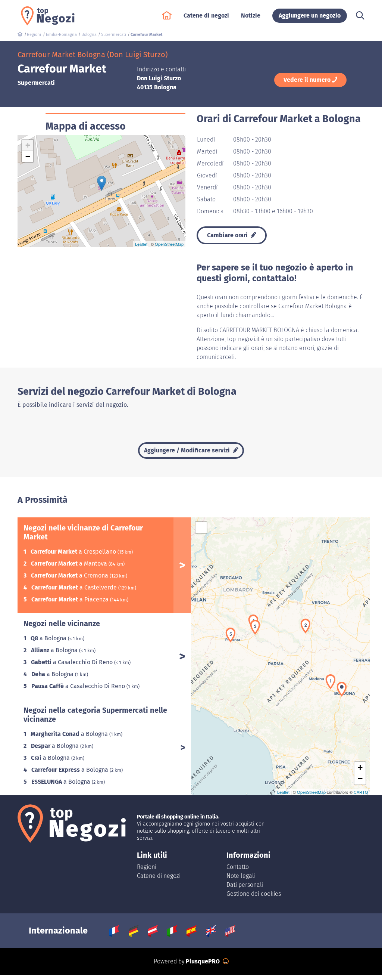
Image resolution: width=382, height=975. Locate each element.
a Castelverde (74, 587)
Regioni (146, 866)
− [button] (27, 156)
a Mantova (70, 563)
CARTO (361, 792)
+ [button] (27, 145)
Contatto (237, 866)
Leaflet (141, 244)
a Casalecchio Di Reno (72, 662)
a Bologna (49, 638)
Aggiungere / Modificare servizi (187, 450)
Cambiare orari (228, 235)
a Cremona (70, 575)
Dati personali (244, 884)
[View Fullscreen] (201, 527)
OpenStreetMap (169, 244)
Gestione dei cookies (253, 893)
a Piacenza (70, 599)
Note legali (241, 875)
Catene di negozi (159, 875)
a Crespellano (74, 551)
